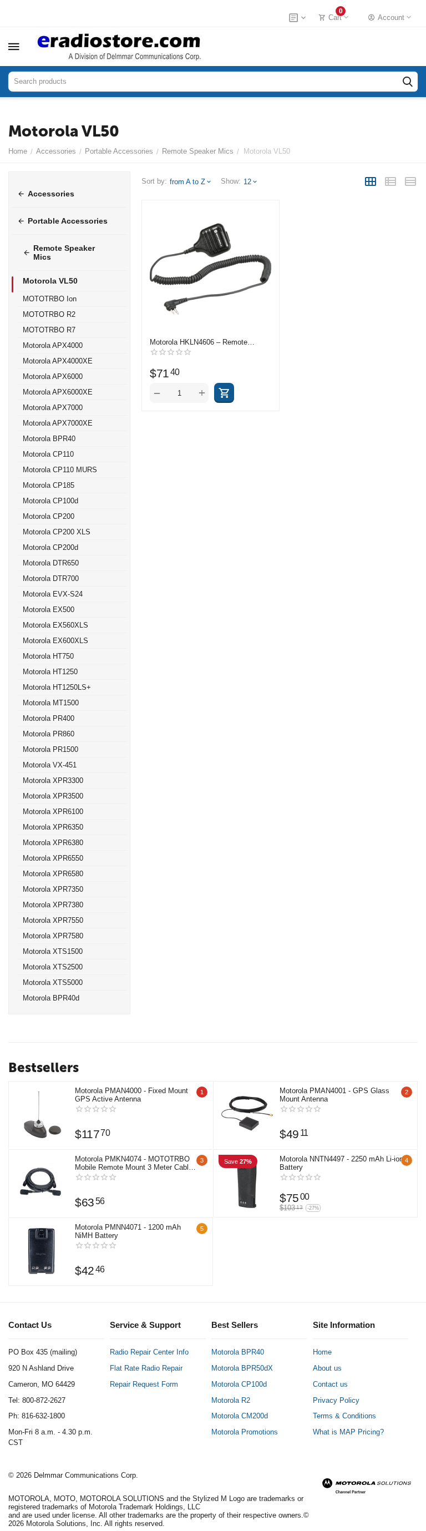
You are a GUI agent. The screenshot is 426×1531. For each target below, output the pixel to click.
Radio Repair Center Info (149, 1352)
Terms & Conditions (344, 1416)
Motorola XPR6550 (53, 858)
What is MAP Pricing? (348, 1432)
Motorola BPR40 (49, 438)
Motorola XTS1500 (53, 951)
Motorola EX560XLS (55, 625)
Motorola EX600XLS (55, 640)
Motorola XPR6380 (53, 842)
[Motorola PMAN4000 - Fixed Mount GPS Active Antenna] (41, 1114)
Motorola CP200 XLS (56, 532)
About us (327, 1368)
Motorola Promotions (244, 1432)
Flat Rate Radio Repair (146, 1368)
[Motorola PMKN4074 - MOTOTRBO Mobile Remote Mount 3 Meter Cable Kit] (41, 1182)
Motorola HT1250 (50, 672)
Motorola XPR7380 (53, 905)
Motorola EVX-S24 (53, 594)
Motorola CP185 (48, 485)
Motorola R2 (230, 1400)
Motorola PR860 (48, 734)
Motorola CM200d (239, 1416)
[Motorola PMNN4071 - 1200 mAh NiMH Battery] (41, 1251)
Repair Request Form (144, 1384)
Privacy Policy (336, 1400)
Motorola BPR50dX (242, 1368)
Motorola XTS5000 (53, 982)
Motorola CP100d (50, 501)
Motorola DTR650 (51, 563)
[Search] (408, 82)
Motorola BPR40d (51, 998)
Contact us (330, 1384)
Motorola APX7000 (53, 407)
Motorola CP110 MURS (60, 470)
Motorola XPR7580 (53, 936)
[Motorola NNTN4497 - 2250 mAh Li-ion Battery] (246, 1182)
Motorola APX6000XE (58, 392)
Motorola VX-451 (50, 765)
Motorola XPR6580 (53, 874)
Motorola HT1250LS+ (57, 687)
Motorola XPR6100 (53, 811)
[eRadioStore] (120, 46)
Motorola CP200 (48, 516)
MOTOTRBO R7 (49, 330)
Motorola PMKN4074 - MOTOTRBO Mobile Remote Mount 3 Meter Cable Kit (133, 1163)
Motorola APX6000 (53, 376)
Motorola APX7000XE (58, 423)
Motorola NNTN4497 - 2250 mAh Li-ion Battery (341, 1163)
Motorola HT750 (48, 656)
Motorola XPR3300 (53, 780)
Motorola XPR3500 (53, 796)
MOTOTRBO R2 (49, 314)
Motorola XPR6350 (53, 827)
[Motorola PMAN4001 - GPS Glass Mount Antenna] (246, 1114)
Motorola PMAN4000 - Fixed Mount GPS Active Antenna (131, 1095)
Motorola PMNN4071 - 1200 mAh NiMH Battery (128, 1231)
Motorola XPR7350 (53, 889)
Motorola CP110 (48, 454)
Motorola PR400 (48, 718)
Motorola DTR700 (51, 578)
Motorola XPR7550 (53, 920)
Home (322, 1352)
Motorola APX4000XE (58, 361)
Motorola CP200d (50, 547)
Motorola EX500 (48, 609)
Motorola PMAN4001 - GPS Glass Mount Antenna (334, 1095)
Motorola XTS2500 (53, 967)
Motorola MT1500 (51, 703)
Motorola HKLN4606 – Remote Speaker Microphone (198, 342)
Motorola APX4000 (53, 345)
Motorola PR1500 (50, 749)
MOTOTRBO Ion (50, 299)
